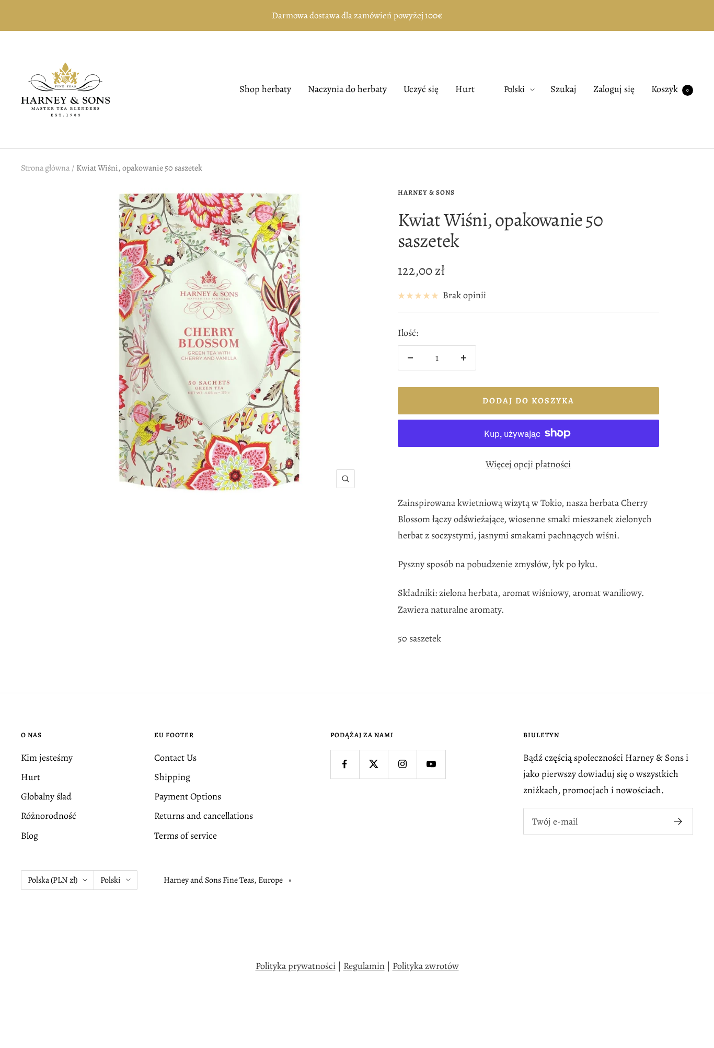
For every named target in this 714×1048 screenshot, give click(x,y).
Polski (514, 90)
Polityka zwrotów (426, 966)
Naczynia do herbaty (347, 89)
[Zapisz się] (678, 821)
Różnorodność (48, 815)
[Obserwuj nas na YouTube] (431, 764)
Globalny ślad (46, 796)
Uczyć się (421, 89)
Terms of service (185, 835)
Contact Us (175, 757)
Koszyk (670, 89)
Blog (29, 835)
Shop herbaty (265, 89)
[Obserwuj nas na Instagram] (402, 764)
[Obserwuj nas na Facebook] (344, 764)
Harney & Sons (426, 192)
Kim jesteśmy (47, 757)
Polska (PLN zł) (52, 880)
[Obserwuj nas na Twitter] (373, 764)
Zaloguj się (614, 89)
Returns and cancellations (203, 815)
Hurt (465, 89)
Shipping (172, 777)
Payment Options (187, 796)
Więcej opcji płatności (528, 464)
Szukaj (563, 89)
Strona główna (45, 168)
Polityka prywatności (296, 966)
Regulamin (364, 966)
